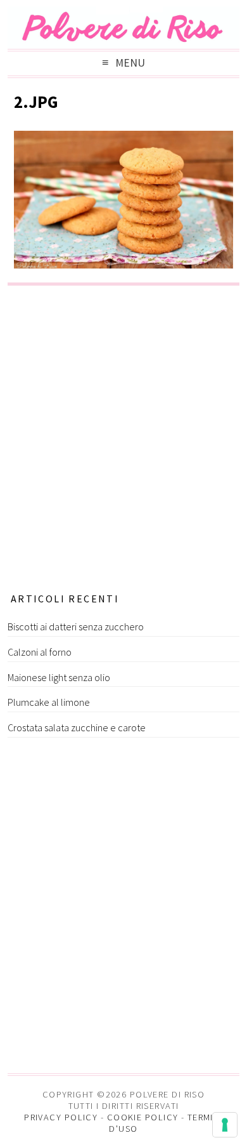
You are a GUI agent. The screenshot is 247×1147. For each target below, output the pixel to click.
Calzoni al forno (40, 652)
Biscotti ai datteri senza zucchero (76, 626)
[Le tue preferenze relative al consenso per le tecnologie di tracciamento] (225, 1125)
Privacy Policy (61, 1117)
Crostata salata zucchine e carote (77, 727)
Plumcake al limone (49, 702)
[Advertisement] (123, 435)
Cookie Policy (143, 1117)
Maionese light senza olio (59, 677)
